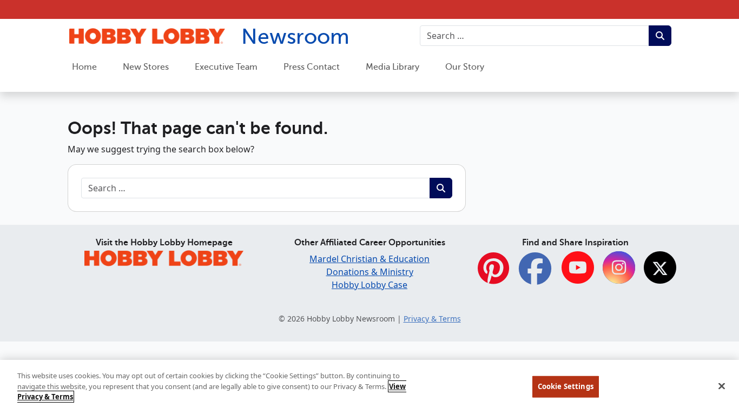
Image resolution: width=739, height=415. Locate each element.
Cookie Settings (565, 386)
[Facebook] (535, 274)
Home (84, 67)
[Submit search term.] (660, 35)
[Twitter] (660, 268)
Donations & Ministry (369, 272)
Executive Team (226, 67)
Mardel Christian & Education (369, 259)
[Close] (722, 386)
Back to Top (704, 325)
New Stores (146, 67)
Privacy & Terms (432, 318)
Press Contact (311, 67)
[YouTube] (578, 268)
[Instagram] (619, 268)
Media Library (392, 67)
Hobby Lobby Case (369, 285)
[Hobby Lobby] (163, 257)
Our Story (464, 67)
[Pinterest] (493, 274)
